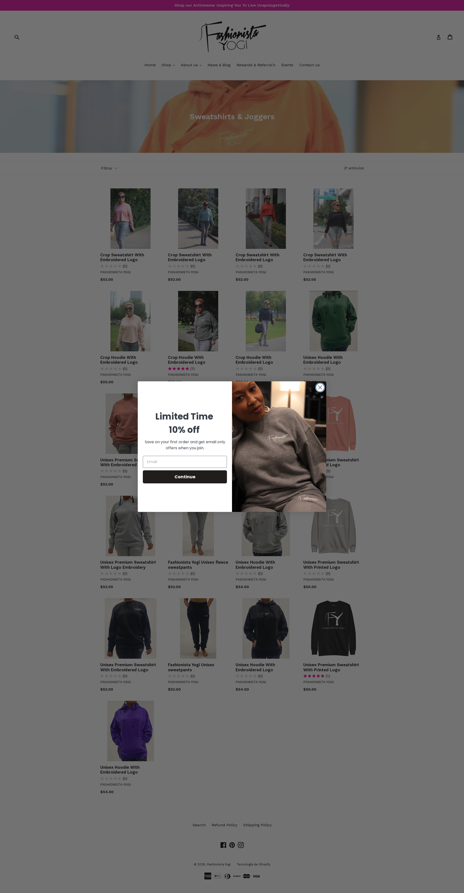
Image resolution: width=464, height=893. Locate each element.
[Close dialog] (320, 387)
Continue (185, 477)
